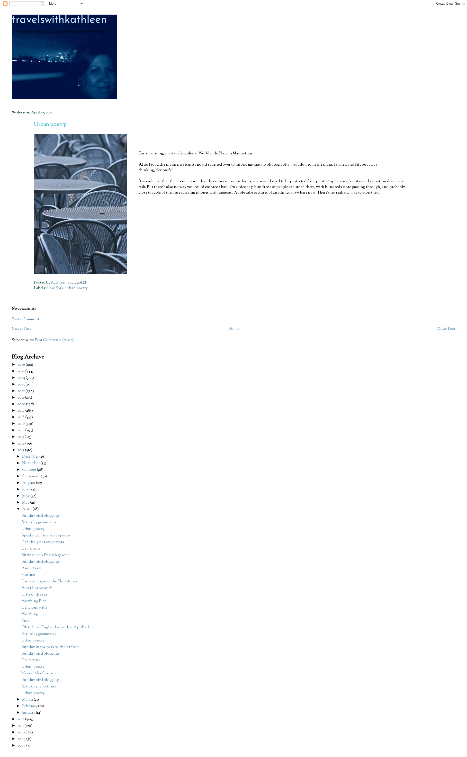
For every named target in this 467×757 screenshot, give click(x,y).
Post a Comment (25, 319)
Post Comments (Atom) (54, 340)
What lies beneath (37, 588)
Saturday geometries (38, 522)
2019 (21, 411)
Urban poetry (33, 529)
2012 (21, 719)
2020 (22, 404)
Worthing (29, 614)
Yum (25, 621)
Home (234, 329)
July (25, 489)
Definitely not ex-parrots (42, 542)
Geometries (31, 660)
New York (55, 288)
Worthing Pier (33, 601)
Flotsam (28, 575)
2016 (21, 430)
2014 (21, 443)
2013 (21, 450)
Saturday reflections (38, 686)
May (26, 503)
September (31, 476)
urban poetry (76, 288)
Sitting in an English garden (45, 555)
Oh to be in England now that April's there (58, 627)
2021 (21, 398)
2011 (21, 726)
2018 (21, 417)
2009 (22, 739)
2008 (22, 745)
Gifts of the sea (34, 594)
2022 (22, 391)
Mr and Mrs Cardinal (39, 673)
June (26, 496)
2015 (21, 437)
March (28, 700)
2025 (21, 371)
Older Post (446, 329)
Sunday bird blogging (40, 516)
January (29, 713)
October (29, 470)
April (27, 509)
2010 (22, 732)
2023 (22, 384)
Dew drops (30, 549)
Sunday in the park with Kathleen (50, 647)
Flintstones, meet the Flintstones (49, 581)
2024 (22, 378)
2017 (22, 424)
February (30, 706)
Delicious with (34, 608)
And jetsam (31, 568)
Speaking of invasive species (45, 535)
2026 (22, 365)
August (29, 483)
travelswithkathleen (59, 20)
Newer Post (21, 329)
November (31, 463)
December (30, 457)
